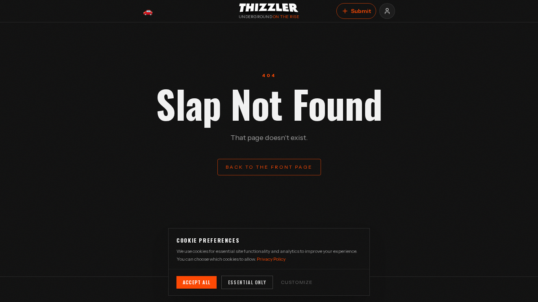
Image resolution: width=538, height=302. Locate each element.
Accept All (196, 282)
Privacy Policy (271, 259)
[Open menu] (387, 11)
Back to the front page (269, 167)
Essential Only (247, 282)
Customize (297, 282)
